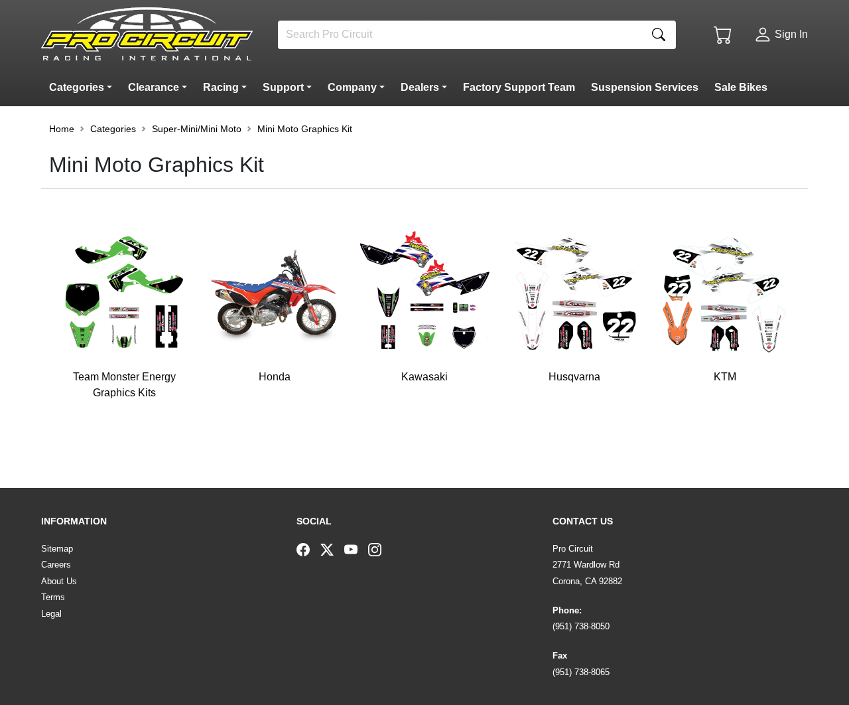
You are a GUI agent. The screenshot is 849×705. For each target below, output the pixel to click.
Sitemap (57, 549)
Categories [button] (113, 128)
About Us (59, 581)
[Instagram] (380, 549)
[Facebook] (308, 549)
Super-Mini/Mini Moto (196, 128)
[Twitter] (332, 549)
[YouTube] (356, 549)
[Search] (658, 35)
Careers (56, 565)
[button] (83, 87)
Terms (53, 597)
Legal (51, 614)
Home (61, 128)
